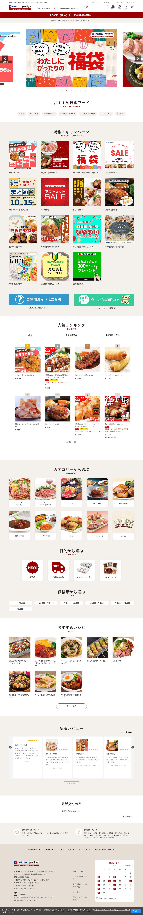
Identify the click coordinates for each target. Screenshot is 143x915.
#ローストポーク (87, 114)
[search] (87, 7)
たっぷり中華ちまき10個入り (24, 375)
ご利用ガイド (107, 2)
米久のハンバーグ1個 (52, 424)
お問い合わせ (130, 2)
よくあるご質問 (118, 2)
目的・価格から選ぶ (67, 8)
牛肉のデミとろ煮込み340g (84, 375)
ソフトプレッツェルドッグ (113, 375)
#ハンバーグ (105, 114)
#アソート (34, 114)
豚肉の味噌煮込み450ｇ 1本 (114, 424)
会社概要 (76, 892)
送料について (89, 830)
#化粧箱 (120, 114)
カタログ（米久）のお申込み (104, 849)
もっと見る (71, 706)
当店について (96, 2)
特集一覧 (71, 442)
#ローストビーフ (67, 114)
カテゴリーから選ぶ (44, 8)
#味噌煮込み (49, 114)
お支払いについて (29, 830)
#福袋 (21, 114)
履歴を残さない (128, 816)
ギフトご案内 (83, 849)
